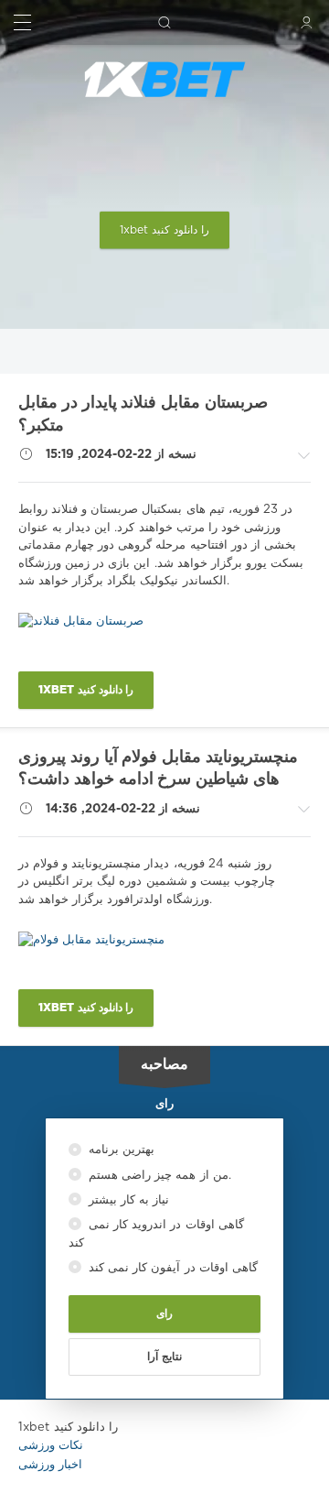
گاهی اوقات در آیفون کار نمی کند (171, 1268)
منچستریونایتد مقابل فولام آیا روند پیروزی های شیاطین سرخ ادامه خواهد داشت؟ (158, 769)
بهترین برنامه (119, 1150)
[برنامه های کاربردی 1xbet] (164, 79)
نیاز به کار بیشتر (127, 1200)
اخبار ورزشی (50, 1465)
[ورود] (306, 22)
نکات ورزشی (50, 1446)
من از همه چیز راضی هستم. (158, 1176)
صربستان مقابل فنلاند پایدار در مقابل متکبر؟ (143, 414)
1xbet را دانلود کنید (165, 230)
